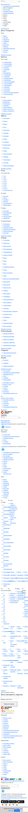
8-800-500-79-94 (5, 422)
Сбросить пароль (9, 704)
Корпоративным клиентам (11, 730)
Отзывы (5, 386)
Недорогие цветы (8, 13)
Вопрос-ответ (7, 384)
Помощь (5, 405)
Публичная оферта (8, 737)
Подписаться (5, 788)
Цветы (5, 17)
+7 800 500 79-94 (5, 446)
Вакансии (6, 727)
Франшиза (6, 734)
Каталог (3, 415)
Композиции (7, 22)
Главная (3, 690)
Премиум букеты (8, 11)
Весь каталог (7, 760)
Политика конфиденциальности (12, 736)
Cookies (8, 799)
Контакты (6, 391)
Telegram (8, 427)
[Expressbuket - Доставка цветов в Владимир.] (6, 412)
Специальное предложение (11, 6)
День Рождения (7, 8)
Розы (4, 18)
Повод (5, 20)
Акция (5, 25)
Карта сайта (6, 745)
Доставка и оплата (8, 382)
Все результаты (5, 4)
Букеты (5, 15)
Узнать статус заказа (7, 398)
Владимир (4, 410)
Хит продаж (6, 9)
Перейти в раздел (6, 55)
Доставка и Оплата (8, 400)
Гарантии (6, 752)
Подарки (5, 24)
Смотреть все (5, 28)
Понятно (17, 810)
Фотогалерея (7, 747)
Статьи (5, 388)
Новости (5, 390)
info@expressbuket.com (17, 781)
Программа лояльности (10, 393)
